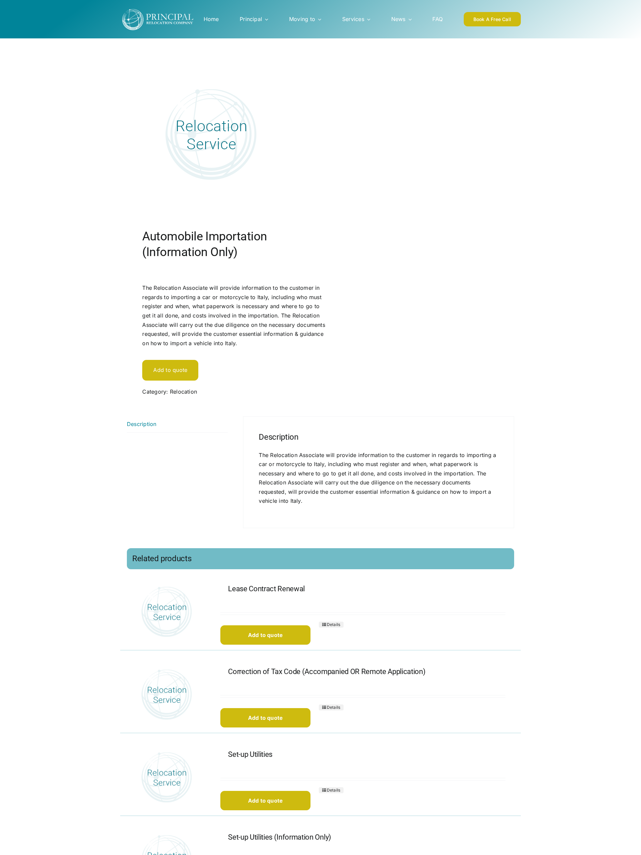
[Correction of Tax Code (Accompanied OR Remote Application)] (166, 694)
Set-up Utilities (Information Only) (279, 837)
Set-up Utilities (250, 754)
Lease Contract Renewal (266, 589)
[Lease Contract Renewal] (166, 612)
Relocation (183, 391)
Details (334, 624)
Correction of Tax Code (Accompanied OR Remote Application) (326, 671)
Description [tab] (142, 424)
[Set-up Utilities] (166, 777)
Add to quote (170, 370)
